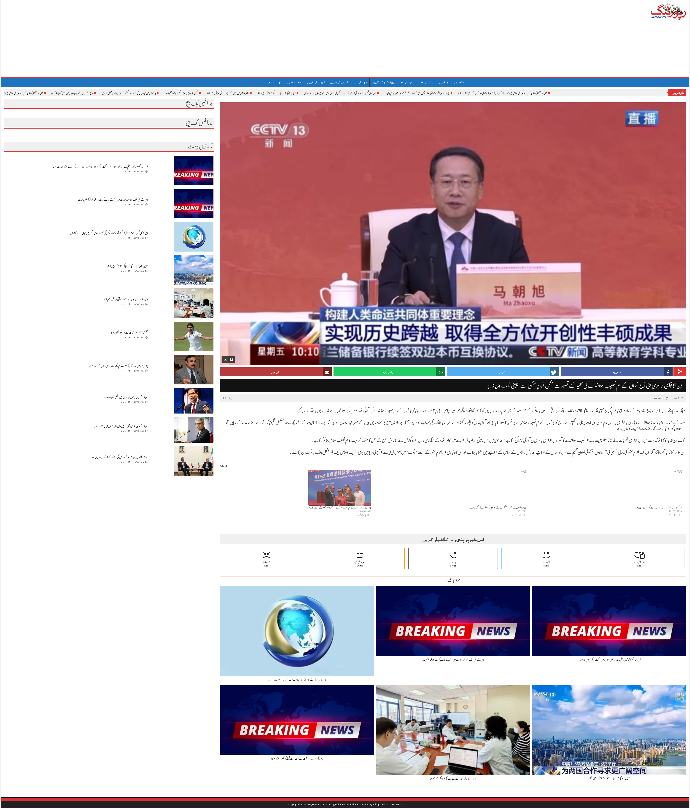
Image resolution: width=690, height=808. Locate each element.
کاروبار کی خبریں (316, 82)
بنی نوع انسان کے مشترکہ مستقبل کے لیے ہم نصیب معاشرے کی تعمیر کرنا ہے (498, 507)
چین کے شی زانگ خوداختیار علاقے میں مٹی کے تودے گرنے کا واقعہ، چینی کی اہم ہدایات (458, 93)
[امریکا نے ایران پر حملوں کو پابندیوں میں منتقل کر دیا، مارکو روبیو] (193, 401)
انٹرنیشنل (410, 82)
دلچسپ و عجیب (273, 82)
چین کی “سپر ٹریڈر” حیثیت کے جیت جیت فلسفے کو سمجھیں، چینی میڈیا (297, 759)
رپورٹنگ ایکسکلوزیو (383, 82)
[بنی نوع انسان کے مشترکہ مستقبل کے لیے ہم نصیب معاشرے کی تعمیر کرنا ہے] (450, 488)
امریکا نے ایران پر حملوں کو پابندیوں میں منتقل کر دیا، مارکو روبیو (113, 93)
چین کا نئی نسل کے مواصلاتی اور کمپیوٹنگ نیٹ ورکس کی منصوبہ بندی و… (297, 680)
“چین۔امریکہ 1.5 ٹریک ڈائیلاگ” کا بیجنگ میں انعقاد (317, 93)
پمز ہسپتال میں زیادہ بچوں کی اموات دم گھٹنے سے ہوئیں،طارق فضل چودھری (170, 93)
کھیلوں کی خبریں (339, 82)
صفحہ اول (459, 82)
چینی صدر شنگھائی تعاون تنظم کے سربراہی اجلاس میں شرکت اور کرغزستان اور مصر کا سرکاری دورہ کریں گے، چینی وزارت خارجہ (543, 93)
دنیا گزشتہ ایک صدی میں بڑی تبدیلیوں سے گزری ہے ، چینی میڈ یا (658, 507)
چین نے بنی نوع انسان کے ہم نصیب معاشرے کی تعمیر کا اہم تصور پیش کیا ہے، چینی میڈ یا (338, 507)
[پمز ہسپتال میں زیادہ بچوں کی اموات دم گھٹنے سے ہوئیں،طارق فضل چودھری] (193, 370)
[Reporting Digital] (659, 11)
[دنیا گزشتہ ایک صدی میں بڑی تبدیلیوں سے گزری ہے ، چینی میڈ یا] (606, 488)
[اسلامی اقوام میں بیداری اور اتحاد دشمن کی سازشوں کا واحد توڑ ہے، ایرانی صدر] (193, 461)
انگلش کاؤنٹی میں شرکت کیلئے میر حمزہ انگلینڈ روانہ (222, 93)
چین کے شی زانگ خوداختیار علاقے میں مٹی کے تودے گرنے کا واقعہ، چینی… (453, 660)
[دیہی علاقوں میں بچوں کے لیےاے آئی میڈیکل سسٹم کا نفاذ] (193, 303)
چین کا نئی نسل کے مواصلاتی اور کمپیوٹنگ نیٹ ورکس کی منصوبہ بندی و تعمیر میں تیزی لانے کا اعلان (381, 93)
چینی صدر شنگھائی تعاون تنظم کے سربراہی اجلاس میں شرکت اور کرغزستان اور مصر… (609, 660)
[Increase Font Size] (230, 398)
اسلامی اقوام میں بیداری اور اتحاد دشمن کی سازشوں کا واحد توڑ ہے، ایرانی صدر (119, 457)
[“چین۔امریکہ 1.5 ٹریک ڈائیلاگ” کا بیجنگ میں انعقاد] (193, 270)
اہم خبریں (443, 82)
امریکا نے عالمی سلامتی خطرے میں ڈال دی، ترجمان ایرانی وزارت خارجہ (120, 426)
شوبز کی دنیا (360, 82)
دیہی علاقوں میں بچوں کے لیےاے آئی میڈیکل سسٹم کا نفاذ (269, 93)
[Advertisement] (345, 50)
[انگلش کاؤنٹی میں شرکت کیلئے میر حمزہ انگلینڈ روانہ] (193, 336)
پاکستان (429, 82)
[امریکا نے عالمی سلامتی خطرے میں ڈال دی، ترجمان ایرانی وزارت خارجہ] (193, 430)
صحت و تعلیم (295, 82)
